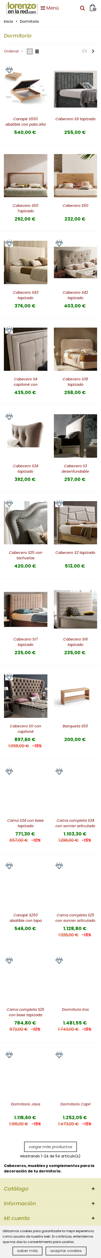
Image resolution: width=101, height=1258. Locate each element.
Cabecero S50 (75, 205)
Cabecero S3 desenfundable (75, 468)
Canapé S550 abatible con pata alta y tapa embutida (25, 124)
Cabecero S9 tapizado (75, 119)
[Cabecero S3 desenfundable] (75, 436)
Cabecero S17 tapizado (25, 642)
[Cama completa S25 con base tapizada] (25, 979)
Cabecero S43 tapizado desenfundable (25, 298)
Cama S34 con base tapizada (25, 823)
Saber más (27, 1250)
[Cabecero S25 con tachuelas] (25, 522)
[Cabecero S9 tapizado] (75, 89)
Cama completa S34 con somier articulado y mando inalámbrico (75, 826)
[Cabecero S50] (75, 175)
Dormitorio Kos (75, 1009)
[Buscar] (82, 8)
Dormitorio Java (25, 1104)
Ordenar (12, 51)
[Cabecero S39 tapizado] (75, 349)
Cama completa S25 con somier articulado (75, 918)
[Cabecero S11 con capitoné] (25, 696)
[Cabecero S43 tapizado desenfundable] (25, 262)
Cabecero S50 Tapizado (25, 208)
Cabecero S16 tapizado (75, 642)
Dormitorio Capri (75, 1104)
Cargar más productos (50, 1146)
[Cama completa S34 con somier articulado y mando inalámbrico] (75, 790)
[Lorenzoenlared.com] (22, 8)
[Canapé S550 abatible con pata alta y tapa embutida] (25, 89)
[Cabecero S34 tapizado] (25, 436)
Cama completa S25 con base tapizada (25, 1012)
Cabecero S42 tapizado (75, 295)
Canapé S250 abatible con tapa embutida (26, 921)
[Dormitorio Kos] (75, 979)
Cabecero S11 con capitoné (25, 729)
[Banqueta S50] (75, 696)
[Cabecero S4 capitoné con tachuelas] (25, 349)
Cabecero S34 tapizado (25, 468)
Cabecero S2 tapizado (75, 552)
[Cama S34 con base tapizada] (25, 790)
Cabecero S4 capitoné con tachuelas (26, 384)
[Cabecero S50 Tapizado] (25, 175)
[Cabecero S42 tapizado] (75, 262)
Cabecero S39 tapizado (75, 381)
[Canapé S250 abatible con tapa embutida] (25, 885)
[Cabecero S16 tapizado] (75, 609)
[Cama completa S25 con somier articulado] (75, 885)
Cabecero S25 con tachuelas (25, 555)
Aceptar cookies (66, 1250)
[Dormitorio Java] (25, 1074)
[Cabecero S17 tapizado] (25, 609)
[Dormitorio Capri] (75, 1074)
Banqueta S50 (75, 726)
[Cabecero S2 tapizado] (75, 522)
